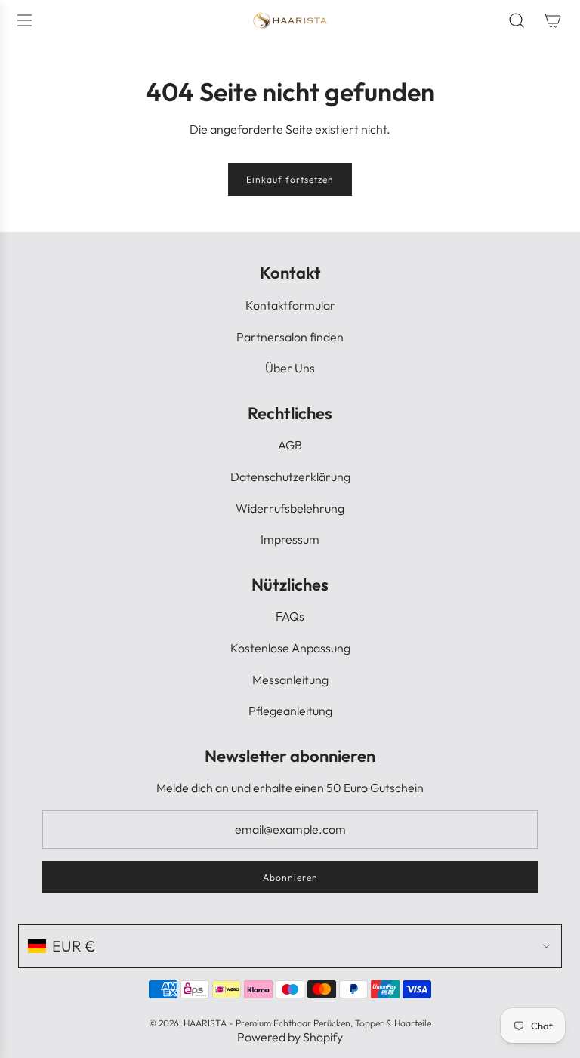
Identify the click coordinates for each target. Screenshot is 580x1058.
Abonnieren (290, 877)
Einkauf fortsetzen (290, 179)
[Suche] (516, 20)
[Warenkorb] (553, 20)
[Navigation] (24, 20)
